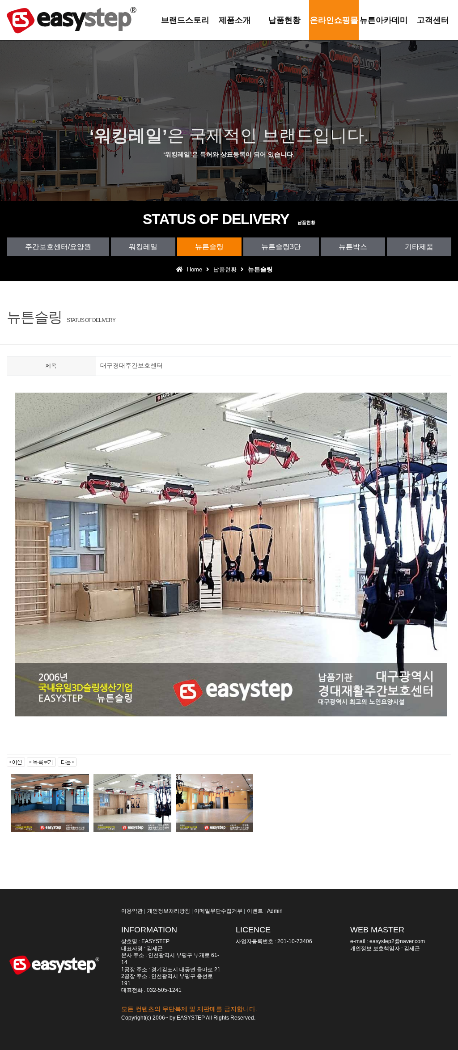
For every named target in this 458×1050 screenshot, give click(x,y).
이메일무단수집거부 (218, 911)
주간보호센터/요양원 (58, 246)
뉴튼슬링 (209, 246)
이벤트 (255, 911)
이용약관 (132, 911)
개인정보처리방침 (168, 911)
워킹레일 (143, 246)
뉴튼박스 (353, 246)
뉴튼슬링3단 (281, 246)
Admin (275, 911)
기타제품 (419, 246)
